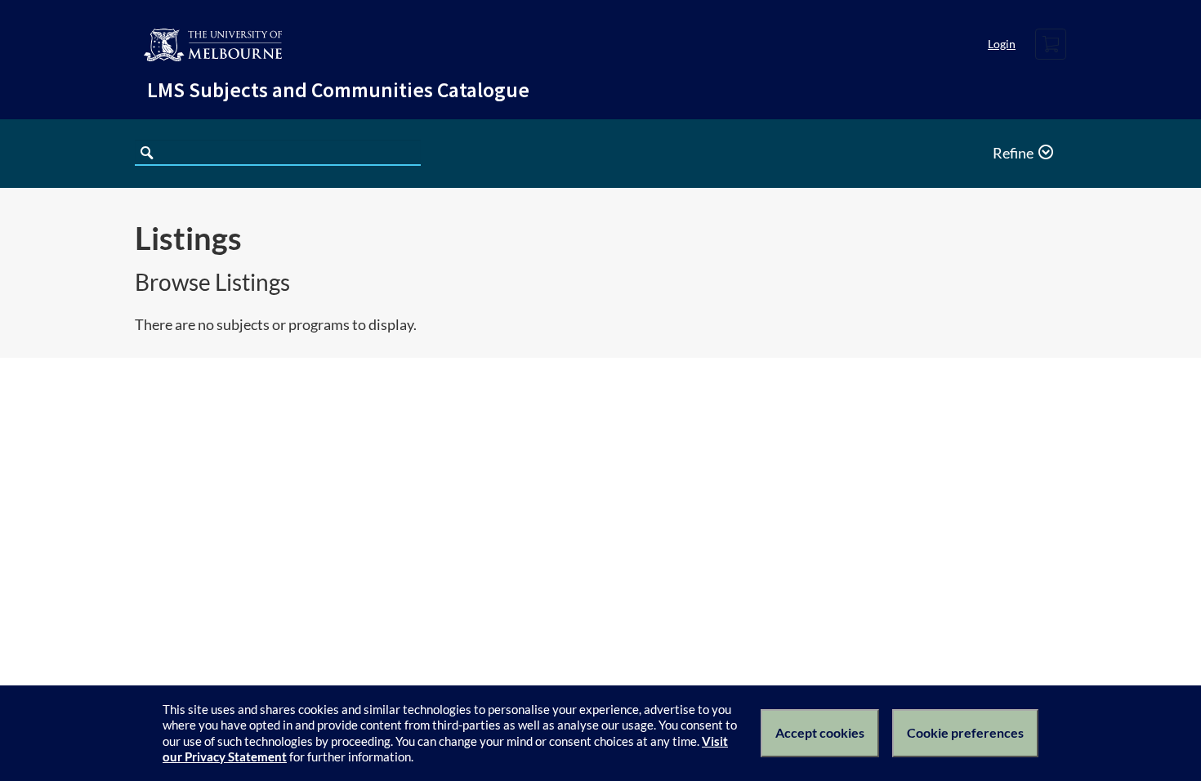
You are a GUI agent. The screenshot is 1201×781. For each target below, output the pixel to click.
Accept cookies (819, 732)
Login (1002, 44)
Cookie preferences (965, 732)
